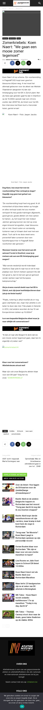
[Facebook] (12, 63)
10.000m (12, 431)
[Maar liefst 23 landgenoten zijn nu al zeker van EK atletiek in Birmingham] (8, 586)
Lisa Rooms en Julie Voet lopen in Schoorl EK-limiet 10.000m (27, 563)
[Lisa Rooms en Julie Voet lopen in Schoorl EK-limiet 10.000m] (8, 563)
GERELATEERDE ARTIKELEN (15, 475)
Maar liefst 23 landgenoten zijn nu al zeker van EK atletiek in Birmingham (28, 586)
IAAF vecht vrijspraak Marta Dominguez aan (11, 460)
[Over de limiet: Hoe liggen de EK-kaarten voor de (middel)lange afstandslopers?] (8, 487)
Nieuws (11, 9)
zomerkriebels (15, 434)
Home (4, 9)
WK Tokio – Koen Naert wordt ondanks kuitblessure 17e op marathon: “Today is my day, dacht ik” (26, 600)
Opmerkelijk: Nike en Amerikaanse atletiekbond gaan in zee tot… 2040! (33, 462)
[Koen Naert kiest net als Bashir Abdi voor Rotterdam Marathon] (8, 575)
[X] (17, 63)
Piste (18, 38)
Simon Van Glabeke (12, 59)
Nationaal (19, 9)
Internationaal (7, 521)
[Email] (28, 63)
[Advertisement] (21, 404)
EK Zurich (20, 431)
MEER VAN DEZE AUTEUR (14, 478)
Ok (22, 706)
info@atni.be (32, 682)
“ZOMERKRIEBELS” (15, 378)
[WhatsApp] (23, 63)
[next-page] (7, 626)
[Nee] (40, 701)
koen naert (29, 431)
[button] (4, 3)
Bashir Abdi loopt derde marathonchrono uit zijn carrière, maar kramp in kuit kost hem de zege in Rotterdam (28, 521)
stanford (6, 434)
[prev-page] (3, 626)
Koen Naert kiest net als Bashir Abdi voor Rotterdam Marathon (27, 575)
